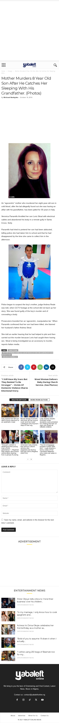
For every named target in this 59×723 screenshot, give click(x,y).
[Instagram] (23, 700)
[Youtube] (42, 700)
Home (3, 71)
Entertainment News (25, 605)
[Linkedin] (46, 367)
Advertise (21, 715)
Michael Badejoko (11, 97)
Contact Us (44, 715)
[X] (27, 367)
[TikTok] (30, 700)
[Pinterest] (33, 367)
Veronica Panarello (10, 357)
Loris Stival (13, 350)
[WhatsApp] (40, 367)
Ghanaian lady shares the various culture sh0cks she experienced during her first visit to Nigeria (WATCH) (29, 449)
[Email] (52, 367)
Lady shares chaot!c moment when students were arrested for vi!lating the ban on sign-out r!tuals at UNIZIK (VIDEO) (49, 423)
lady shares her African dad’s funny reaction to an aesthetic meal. (10, 420)
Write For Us (32, 715)
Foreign (10, 71)
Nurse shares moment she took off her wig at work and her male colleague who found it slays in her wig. (29, 422)
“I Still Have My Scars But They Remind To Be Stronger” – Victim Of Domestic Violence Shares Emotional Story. (14, 385)
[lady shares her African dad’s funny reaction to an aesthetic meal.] (10, 410)
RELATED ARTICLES (19, 400)
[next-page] (31, 459)
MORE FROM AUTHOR (39, 400)
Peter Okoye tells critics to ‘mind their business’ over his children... (35, 600)
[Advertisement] (29, 30)
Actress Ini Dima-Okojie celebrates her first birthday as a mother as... (35, 626)
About (13, 715)
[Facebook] (21, 367)
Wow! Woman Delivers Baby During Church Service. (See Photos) (46, 382)
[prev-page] (27, 459)
